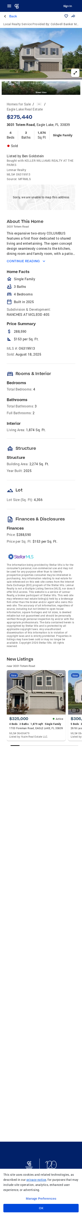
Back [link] (13, 16)
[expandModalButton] (75, 73)
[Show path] (39, 104)
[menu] (10, 6)
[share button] (73, 16)
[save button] (66, 16)
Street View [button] (41, 92)
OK (41, 1208)
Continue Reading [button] (23, 261)
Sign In (67, 6)
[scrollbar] (44, 745)
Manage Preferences (41, 1198)
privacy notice (36, 1180)
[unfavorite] (61, 675)
